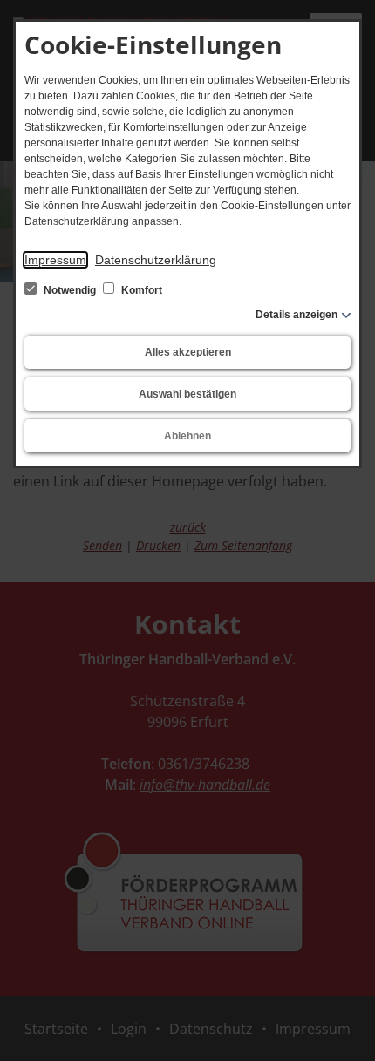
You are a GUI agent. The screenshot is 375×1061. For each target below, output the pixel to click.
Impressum (55, 260)
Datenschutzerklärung (155, 260)
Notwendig (70, 290)
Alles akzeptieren (188, 352)
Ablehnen (187, 436)
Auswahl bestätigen (187, 394)
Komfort (140, 290)
